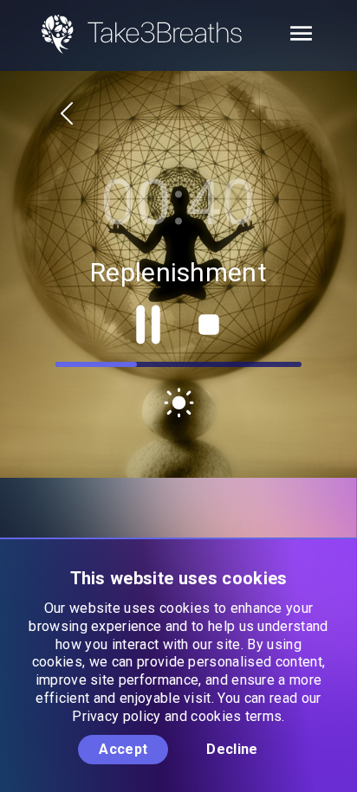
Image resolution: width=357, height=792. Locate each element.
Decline (231, 749)
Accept (123, 749)
